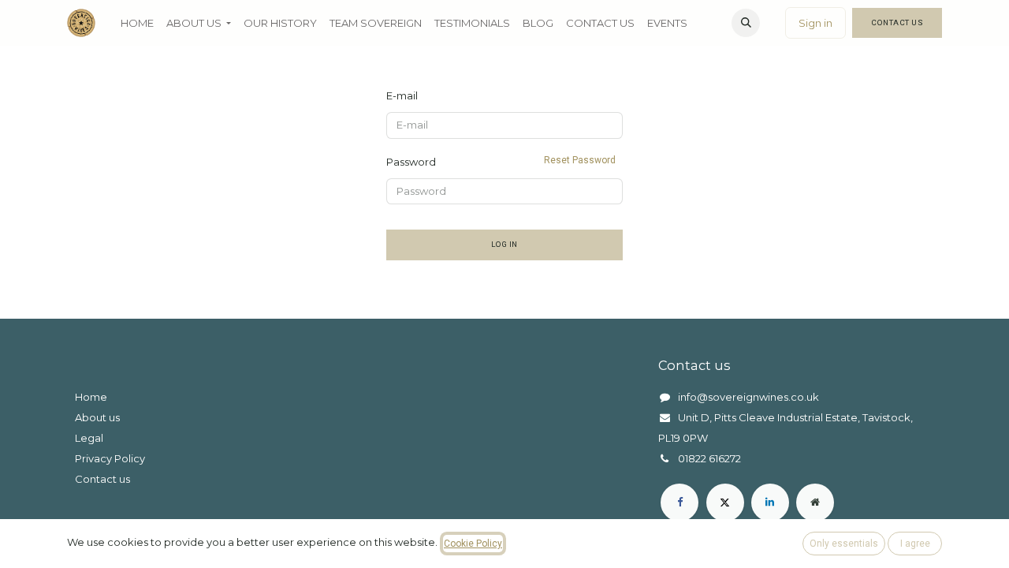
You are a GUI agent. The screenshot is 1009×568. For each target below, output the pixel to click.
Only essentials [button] (844, 543)
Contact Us (897, 22)
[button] (746, 23)
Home (91, 396)
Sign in (815, 23)
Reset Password (580, 160)
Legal (89, 438)
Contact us (102, 479)
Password (501, 161)
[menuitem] (137, 22)
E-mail (402, 95)
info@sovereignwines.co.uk (748, 396)
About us (97, 417)
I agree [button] (915, 543)
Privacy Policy (110, 458)
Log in (504, 244)
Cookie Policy (473, 543)
